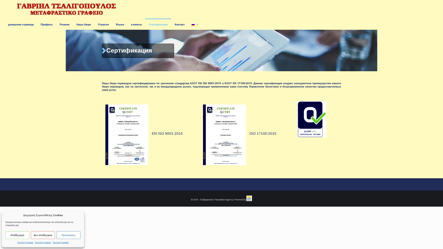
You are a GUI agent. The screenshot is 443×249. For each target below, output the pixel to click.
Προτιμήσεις (68, 235)
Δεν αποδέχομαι (43, 235)
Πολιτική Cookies (25, 242)
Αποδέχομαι (17, 235)
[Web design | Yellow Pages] (249, 199)
